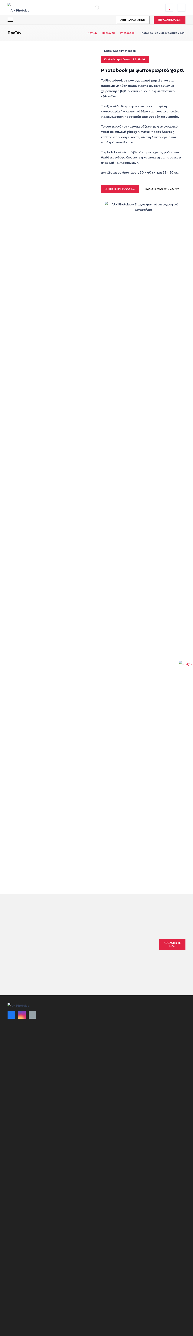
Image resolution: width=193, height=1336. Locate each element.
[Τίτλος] (169, 8)
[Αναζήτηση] (92, 8)
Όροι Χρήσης (61, 1014)
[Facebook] (11, 1015)
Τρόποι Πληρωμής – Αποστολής (66, 1022)
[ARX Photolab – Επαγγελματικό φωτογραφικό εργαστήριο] (18, 7)
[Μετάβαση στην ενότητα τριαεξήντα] (186, 668)
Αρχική (92, 33)
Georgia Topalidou (92, 945)
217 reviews (117, 937)
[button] (10, 19)
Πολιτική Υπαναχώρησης (114, 1014)
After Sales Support (111, 1048)
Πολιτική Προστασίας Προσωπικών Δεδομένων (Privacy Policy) (114, 1031)
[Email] (32, 1015)
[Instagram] (22, 1015)
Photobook (127, 33)
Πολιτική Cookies (109, 1021)
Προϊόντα (108, 33)
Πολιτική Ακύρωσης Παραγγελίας (66, 1033)
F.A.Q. (102, 1041)
